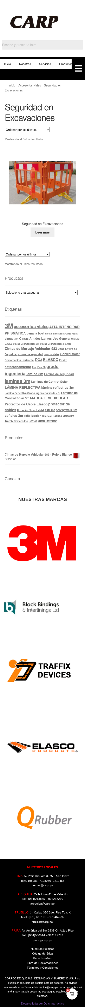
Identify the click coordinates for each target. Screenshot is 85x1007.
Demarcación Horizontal (19, 360)
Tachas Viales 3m (63, 416)
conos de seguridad (30, 354)
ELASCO (50, 359)
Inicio (7, 64)
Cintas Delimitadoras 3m (26, 343)
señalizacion (32, 416)
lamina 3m (34, 373)
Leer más (42, 232)
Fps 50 (41, 367)
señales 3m (14, 415)
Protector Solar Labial (30, 410)
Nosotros (25, 64)
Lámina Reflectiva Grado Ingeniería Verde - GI (32, 393)
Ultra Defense (47, 420)
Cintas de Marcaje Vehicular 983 (31, 348)
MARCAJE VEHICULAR (49, 397)
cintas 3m (11, 338)
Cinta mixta (71, 333)
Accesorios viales (29, 85)
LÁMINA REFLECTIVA (22, 387)
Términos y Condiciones (42, 967)
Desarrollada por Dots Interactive (42, 1003)
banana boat (35, 333)
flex (34, 367)
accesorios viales (31, 326)
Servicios (45, 64)
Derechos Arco (42, 958)
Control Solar (70, 354)
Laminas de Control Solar (49, 381)
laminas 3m (17, 380)
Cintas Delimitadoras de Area (55, 343)
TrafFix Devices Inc (16, 421)
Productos (65, 64)
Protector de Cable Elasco (26, 403)
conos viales (51, 354)
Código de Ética (42, 953)
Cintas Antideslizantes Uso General (44, 338)
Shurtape (47, 415)
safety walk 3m (66, 410)
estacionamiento (18, 366)
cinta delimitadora (55, 333)
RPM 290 (50, 410)
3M (9, 325)
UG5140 (33, 421)
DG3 (38, 359)
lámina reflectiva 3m (57, 387)
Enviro (63, 360)
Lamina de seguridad (59, 374)
